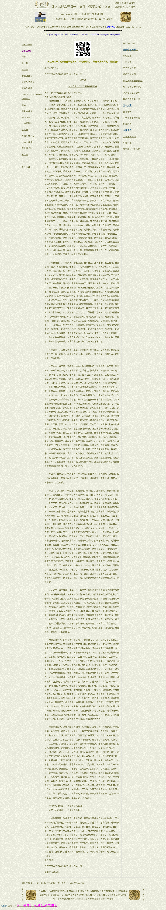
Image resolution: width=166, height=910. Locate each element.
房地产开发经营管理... (133, 81)
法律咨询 (127, 112)
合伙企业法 (27, 76)
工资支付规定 (129, 68)
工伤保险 (127, 62)
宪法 (24, 57)
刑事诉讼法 (27, 111)
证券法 (25, 154)
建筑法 (25, 130)
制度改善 (127, 124)
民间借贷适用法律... (132, 99)
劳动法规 (127, 56)
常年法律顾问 (129, 137)
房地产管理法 (28, 136)
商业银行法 (27, 148)
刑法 (24, 105)
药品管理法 (27, 142)
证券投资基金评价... (132, 87)
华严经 (83, 80)
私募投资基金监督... (132, 93)
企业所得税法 (28, 82)
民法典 (25, 63)
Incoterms (26, 117)
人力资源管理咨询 (131, 118)
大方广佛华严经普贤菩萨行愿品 (82, 86)
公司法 (25, 69)
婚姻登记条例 (129, 74)
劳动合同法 (27, 88)
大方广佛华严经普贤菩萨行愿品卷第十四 (63, 866)
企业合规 (127, 143)
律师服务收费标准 (131, 149)
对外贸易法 (27, 123)
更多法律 (26, 167)
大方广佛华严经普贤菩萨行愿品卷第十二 (63, 74)
